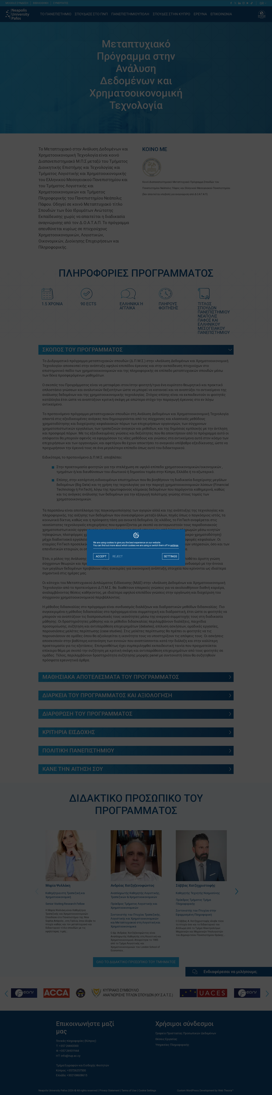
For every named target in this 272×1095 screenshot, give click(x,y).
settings (174, 545)
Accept (101, 556)
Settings (170, 556)
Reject (118, 556)
